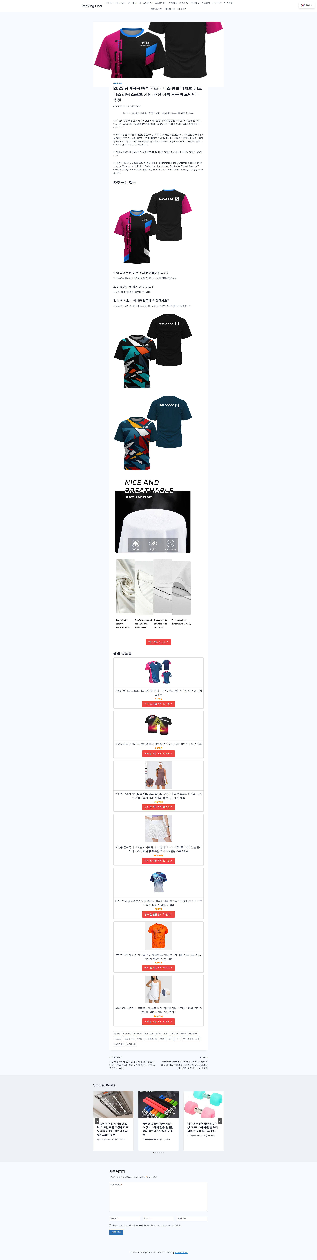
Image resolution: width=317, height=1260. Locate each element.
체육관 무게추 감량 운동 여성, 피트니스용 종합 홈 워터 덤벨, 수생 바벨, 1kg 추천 (202, 1127)
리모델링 (205, 3)
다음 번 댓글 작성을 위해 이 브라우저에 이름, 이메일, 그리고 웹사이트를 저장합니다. (147, 1225)
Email (147, 1218)
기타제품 (182, 9)
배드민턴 (193, 1034)
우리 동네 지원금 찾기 (115, 3)
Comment (116, 1184)
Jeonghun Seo (121, 106)
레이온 (175, 1034)
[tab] (153, 1152)
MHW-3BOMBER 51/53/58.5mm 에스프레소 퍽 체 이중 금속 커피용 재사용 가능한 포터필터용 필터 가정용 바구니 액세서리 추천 (184, 1062)
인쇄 (162, 1039)
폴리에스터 (119, 1044)
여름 (139, 1039)
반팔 (183, 1034)
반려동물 (228, 3)
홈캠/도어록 (156, 9)
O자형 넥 (138, 1034)
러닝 (166, 1034)
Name (114, 1218)
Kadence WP (181, 1252)
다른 (158, 1034)
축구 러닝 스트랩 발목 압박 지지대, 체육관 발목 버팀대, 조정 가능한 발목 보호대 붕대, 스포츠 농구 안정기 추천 (132, 1062)
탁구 (177, 1039)
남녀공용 (149, 1034)
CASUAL (127, 1034)
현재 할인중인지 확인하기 (158, 703)
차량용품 (184, 3)
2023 (117, 1034)
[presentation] (113, 1104)
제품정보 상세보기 (158, 642)
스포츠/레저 (160, 3)
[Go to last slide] (97, 1121)
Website (182, 1218)
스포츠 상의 (129, 1039)
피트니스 (131, 1044)
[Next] (220, 1121)
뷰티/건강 (217, 3)
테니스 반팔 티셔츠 (191, 1039)
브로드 (117, 1039)
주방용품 (173, 3)
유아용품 (195, 3)
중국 (170, 1039)
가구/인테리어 (145, 3)
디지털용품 (170, 9)
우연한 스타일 (151, 1039)
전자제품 (132, 3)
